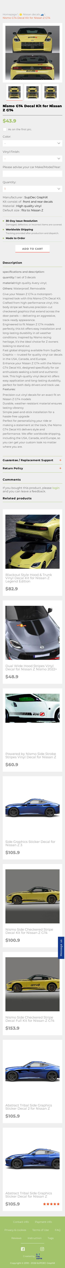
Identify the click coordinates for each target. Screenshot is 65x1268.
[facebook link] (23, 1249)
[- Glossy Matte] (32, 158)
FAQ (57, 1230)
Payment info (43, 1222)
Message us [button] (61, 947)
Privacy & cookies (15, 1230)
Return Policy (13, 468)
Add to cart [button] (32, 248)
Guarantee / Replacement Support (28, 460)
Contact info (21, 1222)
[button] (14, 92)
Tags (51, 1238)
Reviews (16, 1238)
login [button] (56, 488)
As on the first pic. (20, 129)
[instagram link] (42, 1249)
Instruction (35, 1238)
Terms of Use (40, 1230)
